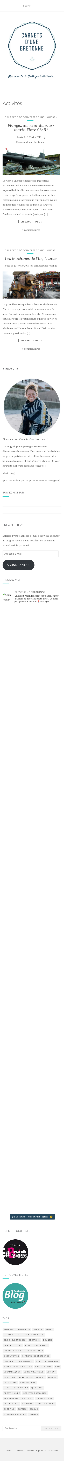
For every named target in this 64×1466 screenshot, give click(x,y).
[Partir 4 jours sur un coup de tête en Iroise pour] (32, 1112)
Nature (52, 1377)
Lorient (51, 1372)
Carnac (8, 1345)
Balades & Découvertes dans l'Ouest (30, 117)
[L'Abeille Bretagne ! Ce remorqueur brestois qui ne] (32, 861)
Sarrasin (27, 1404)
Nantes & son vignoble (32, 1377)
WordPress (53, 1450)
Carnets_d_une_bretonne (30, 142)
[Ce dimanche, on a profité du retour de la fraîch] (32, 1184)
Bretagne (34, 1340)
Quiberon (36, 1388)
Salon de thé (11, 1404)
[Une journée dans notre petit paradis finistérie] (32, 660)
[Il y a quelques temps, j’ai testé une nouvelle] (32, 1045)
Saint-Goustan (44, 1398)
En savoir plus (31, 221)
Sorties (22, 1409)
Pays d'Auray (27, 1382)
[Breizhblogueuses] (15, 1251)
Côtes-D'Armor (34, 1351)
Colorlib (30, 1450)
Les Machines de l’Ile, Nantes (31, 258)
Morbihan (9, 1377)
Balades (8, 1335)
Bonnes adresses (34, 1335)
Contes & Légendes (36, 1345)
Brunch (47, 1340)
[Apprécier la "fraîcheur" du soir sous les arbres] (32, 1146)
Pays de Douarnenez (16, 1388)
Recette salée (12, 1393)
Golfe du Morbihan (47, 1361)
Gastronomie (25, 1361)
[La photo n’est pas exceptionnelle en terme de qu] (32, 950)
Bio (18, 1335)
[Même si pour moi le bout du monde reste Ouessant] (32, 739)
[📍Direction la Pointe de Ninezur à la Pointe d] (32, 795)
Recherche (51, 1428)
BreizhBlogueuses (14, 1340)
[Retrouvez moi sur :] (15, 1295)
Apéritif (37, 1329)
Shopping (9, 1409)
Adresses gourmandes (17, 1329)
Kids (57, 1366)
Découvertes (11, 1356)
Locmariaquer (12, 1372)
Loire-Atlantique (34, 1372)
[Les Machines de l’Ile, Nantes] (31, 285)
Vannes (34, 1414)
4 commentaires (31, 229)
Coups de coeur (13, 1351)
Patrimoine (10, 1382)
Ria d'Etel (27, 1398)
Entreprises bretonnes (35, 1356)
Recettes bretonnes (34, 1393)
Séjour (34, 1409)
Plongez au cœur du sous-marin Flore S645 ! (31, 127)
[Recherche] (59, 5)
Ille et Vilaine (43, 1366)
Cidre (19, 1345)
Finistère (9, 1361)
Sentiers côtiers (45, 1404)
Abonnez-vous (18, 565)
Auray (49, 1329)
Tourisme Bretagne (15, 1414)
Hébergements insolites (18, 1366)
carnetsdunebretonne (45, 265)
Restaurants (11, 1398)
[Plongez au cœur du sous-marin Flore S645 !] (31, 161)
